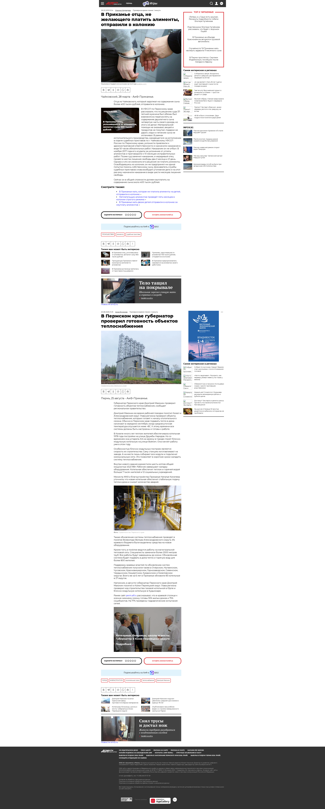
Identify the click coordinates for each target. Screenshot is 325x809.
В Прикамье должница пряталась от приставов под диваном (125, 270)
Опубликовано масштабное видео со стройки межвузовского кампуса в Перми (165, 709)
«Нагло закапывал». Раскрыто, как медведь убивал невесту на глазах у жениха (208, 377)
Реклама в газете (178, 750)
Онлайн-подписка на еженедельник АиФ (135, 753)
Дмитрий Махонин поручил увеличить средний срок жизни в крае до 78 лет (165, 701)
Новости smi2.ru (109, 304)
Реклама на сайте (160, 750)
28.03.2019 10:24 (107, 10)
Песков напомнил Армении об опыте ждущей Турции (208, 131)
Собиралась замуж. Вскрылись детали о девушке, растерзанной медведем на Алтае (207, 76)
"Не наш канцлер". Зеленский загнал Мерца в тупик (207, 157)
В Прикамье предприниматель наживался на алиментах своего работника (165, 263)
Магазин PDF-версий (196, 750)
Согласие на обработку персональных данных (134, 779)
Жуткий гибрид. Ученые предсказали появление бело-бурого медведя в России (209, 101)
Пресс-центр (146, 750)
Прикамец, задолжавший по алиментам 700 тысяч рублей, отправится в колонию (164, 255)
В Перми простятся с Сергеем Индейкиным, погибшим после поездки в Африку (203, 60)
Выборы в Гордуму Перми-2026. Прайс (206, 755)
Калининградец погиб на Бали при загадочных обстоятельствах (207, 165)
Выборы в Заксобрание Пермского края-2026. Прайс (167, 755)
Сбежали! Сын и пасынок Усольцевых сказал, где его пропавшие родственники (209, 386)
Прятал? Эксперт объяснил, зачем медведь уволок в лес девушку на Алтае (207, 109)
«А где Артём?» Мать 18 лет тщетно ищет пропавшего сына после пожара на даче (208, 84)
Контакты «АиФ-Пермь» (164, 753)
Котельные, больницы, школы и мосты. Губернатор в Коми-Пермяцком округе (143, 637)
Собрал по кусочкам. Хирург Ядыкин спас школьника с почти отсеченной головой (209, 369)
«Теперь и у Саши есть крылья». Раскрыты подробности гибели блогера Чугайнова (203, 19)
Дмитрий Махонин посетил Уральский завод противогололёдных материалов (125, 701)
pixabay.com (142, 84)
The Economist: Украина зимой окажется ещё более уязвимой (205, 140)
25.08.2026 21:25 (107, 312)
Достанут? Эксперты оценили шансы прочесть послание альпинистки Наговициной (209, 403)
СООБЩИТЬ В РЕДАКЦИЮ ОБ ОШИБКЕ (133, 758)
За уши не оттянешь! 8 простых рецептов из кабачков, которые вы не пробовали (209, 411)
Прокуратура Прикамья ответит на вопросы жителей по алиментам (124, 263)
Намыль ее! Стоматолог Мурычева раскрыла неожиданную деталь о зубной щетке (208, 394)
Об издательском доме (128, 750)
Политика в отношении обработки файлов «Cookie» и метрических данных (144, 783)
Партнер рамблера (141, 799)
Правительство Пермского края (114, 386)
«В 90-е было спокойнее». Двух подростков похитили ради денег (207, 117)
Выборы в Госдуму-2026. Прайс (131, 755)
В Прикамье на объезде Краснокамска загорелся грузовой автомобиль (203, 39)
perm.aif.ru (131, 595)
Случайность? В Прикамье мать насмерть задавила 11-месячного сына (203, 49)
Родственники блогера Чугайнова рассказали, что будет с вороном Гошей (204, 29)
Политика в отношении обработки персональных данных (138, 781)
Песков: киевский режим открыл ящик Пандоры (206, 148)
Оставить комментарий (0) (162, 215)
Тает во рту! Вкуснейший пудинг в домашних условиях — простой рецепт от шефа (207, 92)
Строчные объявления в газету (188, 753)
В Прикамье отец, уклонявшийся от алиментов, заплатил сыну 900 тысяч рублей (125, 255)
